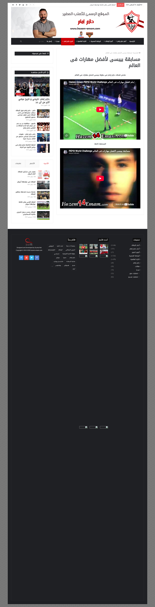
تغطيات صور (133, 273)
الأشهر (32, 163)
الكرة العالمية (82, 41)
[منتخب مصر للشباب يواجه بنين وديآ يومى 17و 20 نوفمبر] (104, 511)
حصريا (64, 257)
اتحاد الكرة (60, 246)
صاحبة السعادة (70, 261)
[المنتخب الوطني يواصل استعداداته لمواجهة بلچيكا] (104, 340)
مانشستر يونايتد (58, 261)
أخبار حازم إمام (121, 41)
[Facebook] (16, 5)
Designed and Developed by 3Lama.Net (29, 247)
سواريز (58, 257)
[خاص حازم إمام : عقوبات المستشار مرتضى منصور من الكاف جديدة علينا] (43, 137)
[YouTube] (23, 5)
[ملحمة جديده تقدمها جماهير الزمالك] (43, 195)
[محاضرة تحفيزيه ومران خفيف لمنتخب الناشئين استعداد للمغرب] (94, 340)
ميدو (73, 265)
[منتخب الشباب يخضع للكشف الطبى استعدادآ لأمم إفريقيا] (104, 252)
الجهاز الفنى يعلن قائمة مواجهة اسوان (27, 203)
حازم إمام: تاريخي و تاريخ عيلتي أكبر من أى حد (34, 100)
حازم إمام (136, 263)
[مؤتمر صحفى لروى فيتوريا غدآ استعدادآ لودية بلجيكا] (94, 246)
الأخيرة (46, 163)
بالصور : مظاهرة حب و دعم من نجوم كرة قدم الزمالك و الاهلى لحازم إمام (26, 125)
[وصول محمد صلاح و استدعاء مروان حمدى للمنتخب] (94, 252)
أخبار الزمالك (109, 41)
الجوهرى (51, 246)
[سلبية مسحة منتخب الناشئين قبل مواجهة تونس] (83, 428)
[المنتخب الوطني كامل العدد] (83, 246)
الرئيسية (132, 41)
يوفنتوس (58, 265)
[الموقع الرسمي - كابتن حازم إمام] (77, 22)
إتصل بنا (49, 41)
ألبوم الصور (136, 252)
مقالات (137, 266)
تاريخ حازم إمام (68, 41)
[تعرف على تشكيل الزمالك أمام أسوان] (43, 175)
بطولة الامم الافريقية (69, 253)
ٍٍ (52, 265)
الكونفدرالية (51, 250)
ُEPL (74, 269)
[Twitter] (19, 5)
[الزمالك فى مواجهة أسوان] (43, 185)
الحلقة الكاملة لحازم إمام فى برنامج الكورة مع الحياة (25, 146)
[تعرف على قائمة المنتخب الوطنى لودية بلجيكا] (94, 511)
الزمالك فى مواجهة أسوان (26, 181)
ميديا (57, 41)
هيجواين (66, 265)
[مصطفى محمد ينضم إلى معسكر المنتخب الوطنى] (83, 252)
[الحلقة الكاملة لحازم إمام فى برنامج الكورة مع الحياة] (43, 148)
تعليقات (18, 163)
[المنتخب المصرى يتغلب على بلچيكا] (104, 246)
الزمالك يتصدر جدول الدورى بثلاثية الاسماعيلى (26, 213)
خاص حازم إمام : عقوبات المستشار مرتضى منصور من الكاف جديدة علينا (25, 136)
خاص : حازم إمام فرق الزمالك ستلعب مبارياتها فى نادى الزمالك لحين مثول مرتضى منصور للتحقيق (25, 114)
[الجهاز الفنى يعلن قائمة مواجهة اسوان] (43, 205)
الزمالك (60, 250)
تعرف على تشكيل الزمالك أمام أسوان (26, 173)
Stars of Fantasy (70, 246)
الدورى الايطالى (70, 250)
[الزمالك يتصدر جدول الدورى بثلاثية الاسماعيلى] (43, 215)
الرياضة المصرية (96, 41)
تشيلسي (56, 253)
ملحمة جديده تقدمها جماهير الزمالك (25, 193)
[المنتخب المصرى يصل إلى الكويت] (83, 257)
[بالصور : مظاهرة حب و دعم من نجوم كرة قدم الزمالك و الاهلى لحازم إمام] (43, 126)
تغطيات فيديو (133, 277)
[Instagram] (26, 5)
